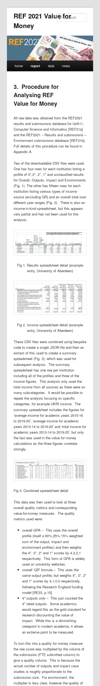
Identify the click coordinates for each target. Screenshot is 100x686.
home (19, 65)
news (66, 65)
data (51, 65)
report (35, 65)
